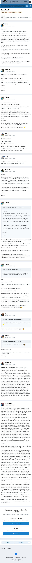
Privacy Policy (9, 557)
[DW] (3, 16)
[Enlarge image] (24, 127)
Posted (10, 26)
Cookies (24, 557)
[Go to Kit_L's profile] (2, 157)
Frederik (7, 69)
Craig (6, 314)
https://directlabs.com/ (20, 124)
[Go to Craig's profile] (2, 314)
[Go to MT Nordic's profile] (2, 363)
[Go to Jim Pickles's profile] (2, 404)
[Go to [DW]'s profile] (2, 25)
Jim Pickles (8, 403)
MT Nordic (8, 362)
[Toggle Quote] (3, 207)
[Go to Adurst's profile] (2, 98)
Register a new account (16, 523)
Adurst (7, 97)
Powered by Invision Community (16, 560)
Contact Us (17, 557)
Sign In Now (16, 533)
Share (8, 542)
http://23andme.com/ (6, 141)
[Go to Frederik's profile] (2, 70)
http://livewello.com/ (6, 62)
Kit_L (6, 157)
